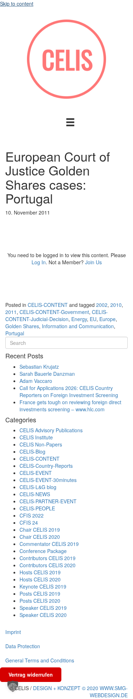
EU (93, 319)
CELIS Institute (36, 437)
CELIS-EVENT (36, 472)
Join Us (93, 262)
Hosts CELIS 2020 (40, 579)
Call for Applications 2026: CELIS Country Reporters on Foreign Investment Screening (69, 391)
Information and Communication (78, 326)
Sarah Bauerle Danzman (47, 373)
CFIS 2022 (32, 515)
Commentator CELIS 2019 (49, 543)
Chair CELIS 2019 (40, 529)
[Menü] (70, 122)
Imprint (13, 631)
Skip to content (16, 3)
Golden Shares (22, 326)
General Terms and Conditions (39, 660)
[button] (13, 686)
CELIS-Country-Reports (46, 465)
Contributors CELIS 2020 (48, 565)
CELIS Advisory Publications (51, 430)
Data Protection (22, 646)
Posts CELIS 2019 (40, 593)
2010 (116, 304)
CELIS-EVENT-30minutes (48, 479)
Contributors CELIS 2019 (48, 558)
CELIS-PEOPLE (37, 508)
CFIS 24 (29, 522)
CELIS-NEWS (35, 494)
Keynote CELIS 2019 (43, 586)
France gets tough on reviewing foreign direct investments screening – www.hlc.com (70, 406)
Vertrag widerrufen (31, 674)
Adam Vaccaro (36, 380)
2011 (11, 311)
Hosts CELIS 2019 (40, 572)
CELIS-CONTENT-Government (54, 311)
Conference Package (43, 550)
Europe (107, 319)
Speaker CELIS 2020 (43, 614)
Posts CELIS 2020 (40, 600)
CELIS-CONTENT (48, 304)
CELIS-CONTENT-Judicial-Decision (56, 315)
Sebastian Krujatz (39, 366)
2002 (101, 304)
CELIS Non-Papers (41, 444)
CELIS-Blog (32, 451)
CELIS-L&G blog (38, 487)
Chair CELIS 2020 (40, 536)
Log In (39, 262)
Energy (79, 319)
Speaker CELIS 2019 (43, 607)
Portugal (14, 333)
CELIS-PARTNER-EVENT (48, 501)
